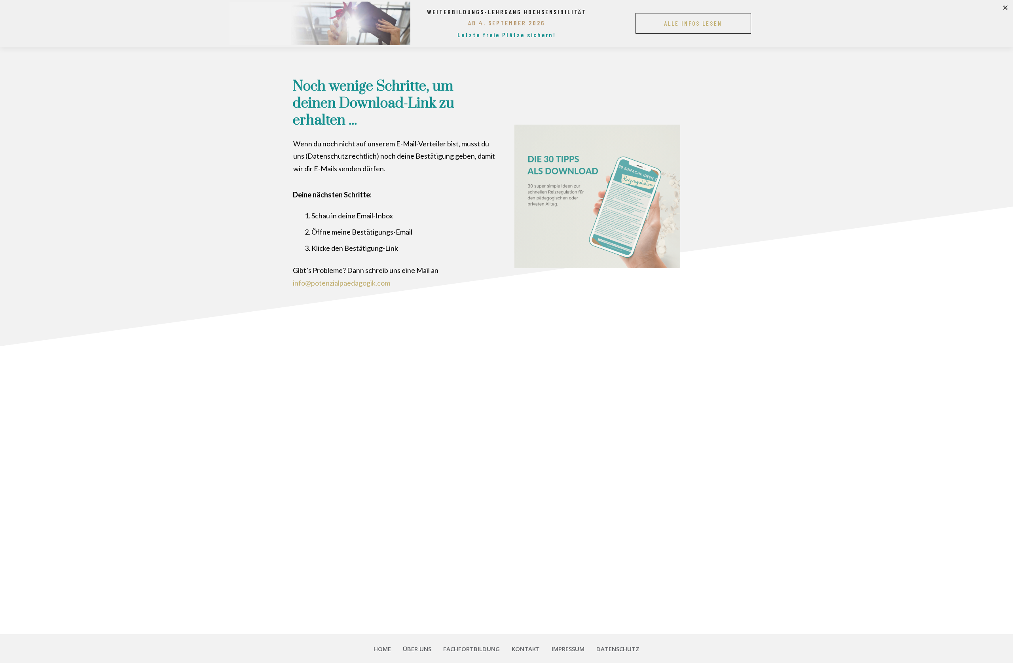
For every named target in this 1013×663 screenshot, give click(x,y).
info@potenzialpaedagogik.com (341, 282)
